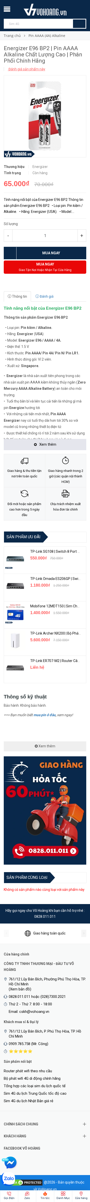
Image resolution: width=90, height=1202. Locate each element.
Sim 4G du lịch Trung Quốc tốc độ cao (35, 1093)
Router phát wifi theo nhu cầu (28, 1071)
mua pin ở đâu (45, 715)
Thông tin (19, 296)
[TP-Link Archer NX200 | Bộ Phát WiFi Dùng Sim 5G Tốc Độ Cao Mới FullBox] (15, 641)
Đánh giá (46, 296)
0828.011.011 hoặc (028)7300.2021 (37, 996)
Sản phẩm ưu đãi (23, 536)
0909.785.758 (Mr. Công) (28, 1044)
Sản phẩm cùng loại (27, 877)
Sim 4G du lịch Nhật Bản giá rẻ (28, 1101)
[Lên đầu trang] (76, 1172)
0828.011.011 (45, 917)
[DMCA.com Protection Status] (24, 1182)
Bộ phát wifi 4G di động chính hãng (32, 1078)
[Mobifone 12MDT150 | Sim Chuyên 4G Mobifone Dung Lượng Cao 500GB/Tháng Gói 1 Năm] (15, 613)
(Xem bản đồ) (20, 989)
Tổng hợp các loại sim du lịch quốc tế (35, 1086)
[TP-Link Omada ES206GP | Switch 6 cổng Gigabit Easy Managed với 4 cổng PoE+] (15, 586)
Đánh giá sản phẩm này (26, 69)
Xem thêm (46, 746)
